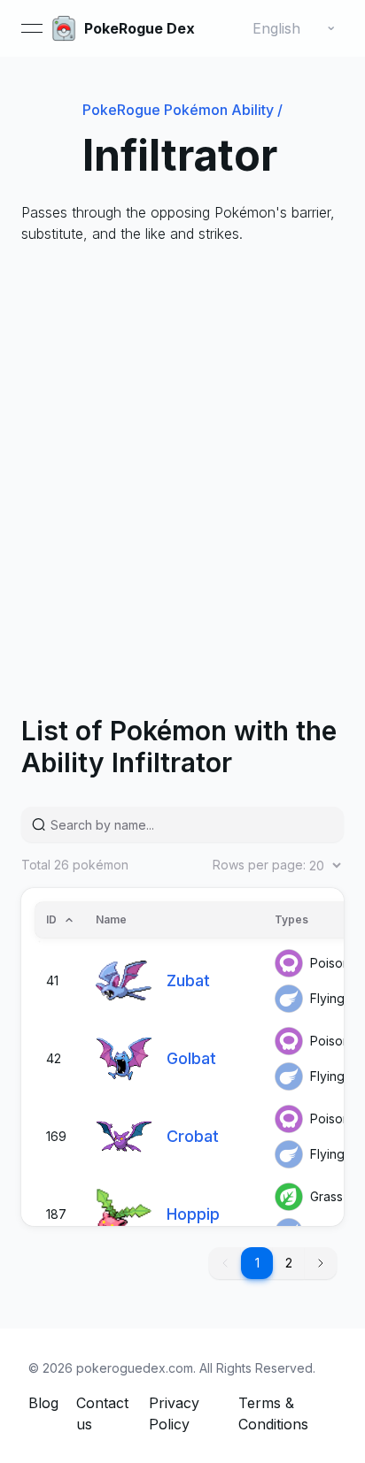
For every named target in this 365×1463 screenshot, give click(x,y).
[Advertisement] (182, 451)
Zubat (188, 980)
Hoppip (193, 1214)
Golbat (191, 1058)
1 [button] (257, 1262)
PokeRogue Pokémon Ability (182, 110)
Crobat (193, 1136)
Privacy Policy (174, 1413)
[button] (321, 1263)
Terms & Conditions (273, 1413)
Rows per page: (259, 864)
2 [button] (288, 1262)
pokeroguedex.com (134, 1367)
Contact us (102, 1413)
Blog (43, 1403)
